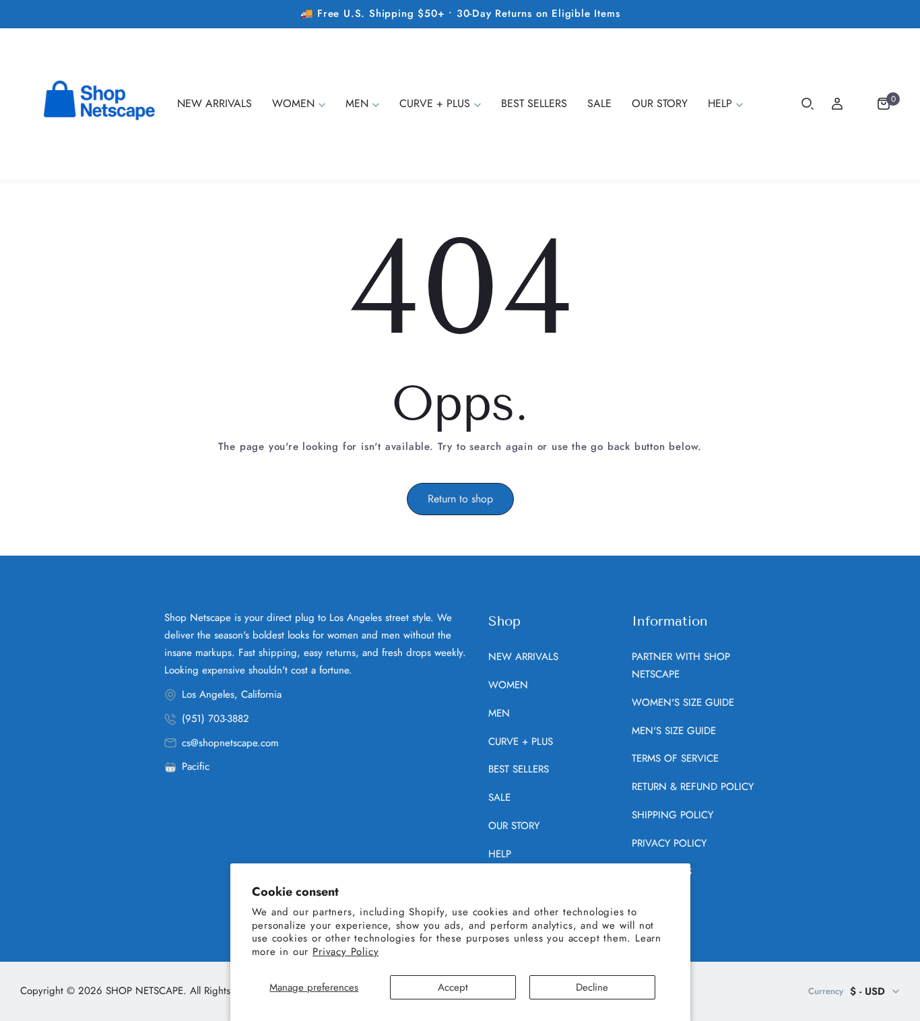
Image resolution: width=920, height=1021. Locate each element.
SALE (499, 797)
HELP (499, 854)
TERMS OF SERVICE (675, 758)
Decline (592, 987)
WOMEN (508, 685)
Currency (825, 991)
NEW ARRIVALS (523, 656)
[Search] (807, 104)
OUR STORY (513, 825)
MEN (499, 713)
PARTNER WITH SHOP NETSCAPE (681, 665)
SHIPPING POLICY (672, 815)
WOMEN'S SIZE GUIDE (683, 702)
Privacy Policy (346, 951)
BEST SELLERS (518, 769)
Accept (453, 987)
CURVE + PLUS (520, 741)
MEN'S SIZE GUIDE (674, 730)
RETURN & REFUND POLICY (693, 786)
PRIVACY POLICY (669, 843)
